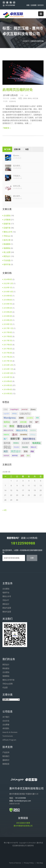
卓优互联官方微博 (23, 823)
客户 (37, 422)
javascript (25, 409)
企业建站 (13, 98)
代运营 (5, 687)
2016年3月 (8, 393)
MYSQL (14, 413)
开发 (5, 426)
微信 (11, 426)
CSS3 (5, 409)
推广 (5, 439)
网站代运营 (6, 608)
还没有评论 (12, 101)
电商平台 (5, 592)
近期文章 (17, 149)
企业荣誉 (5, 724)
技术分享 (7, 240)
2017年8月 (8, 336)
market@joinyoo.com (22, 801)
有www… (16, 155)
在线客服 (34, 5)
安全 (31, 422)
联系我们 (5, 756)
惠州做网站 (23, 434)
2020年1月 (8, 287)
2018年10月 (8, 291)
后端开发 (7, 228)
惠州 (14, 434)
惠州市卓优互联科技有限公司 (26, 788)
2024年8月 (8, 279)
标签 (27, 149)
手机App (7, 236)
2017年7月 (8, 340)
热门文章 (7, 149)
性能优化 (6, 434)
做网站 (30, 98)
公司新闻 (7, 219)
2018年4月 (8, 312)
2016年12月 (8, 365)
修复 (37, 418)
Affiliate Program (9, 740)
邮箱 (28, 5)
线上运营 (7, 252)
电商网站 (7, 248)
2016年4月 (8, 389)
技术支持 (41, 5)
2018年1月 (8, 324)
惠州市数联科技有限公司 (23, 826)
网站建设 (16, 447)
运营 (22, 455)
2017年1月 (8, 361)
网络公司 (33, 447)
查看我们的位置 (14, 804)
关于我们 (5, 717)
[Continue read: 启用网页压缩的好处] (23, 84)
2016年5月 (8, 385)
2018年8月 (8, 300)
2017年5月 (8, 348)
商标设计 (5, 604)
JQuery (33, 409)
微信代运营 (6, 611)
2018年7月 (8, 304)
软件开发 (7, 264)
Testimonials (7, 736)
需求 (28, 455)
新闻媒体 (7, 244)
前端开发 (7, 223)
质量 (32, 451)
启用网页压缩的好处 (17, 90)
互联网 (25, 98)
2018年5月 (8, 308)
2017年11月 (8, 328)
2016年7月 (8, 377)
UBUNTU (25, 413)
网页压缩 (35, 98)
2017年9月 (8, 332)
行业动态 (7, 260)
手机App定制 (7, 683)
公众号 (15, 422)
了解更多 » (6, 128)
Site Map (40, 863)
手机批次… (17, 176)
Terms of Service (15, 863)
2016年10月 (8, 373)
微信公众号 (8, 232)
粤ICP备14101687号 (11, 843)
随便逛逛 (5, 764)
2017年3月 (8, 353)
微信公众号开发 (8, 430)
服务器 (7, 442)
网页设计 (7, 256)
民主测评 (25, 443)
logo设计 (6, 413)
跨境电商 (6, 455)
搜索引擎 (15, 438)
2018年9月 (8, 295)
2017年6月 (8, 344)
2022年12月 (8, 283)
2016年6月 (8, 381)
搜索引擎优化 (29, 438)
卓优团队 (5, 728)
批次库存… (17, 166)
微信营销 (33, 430)
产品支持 (5, 752)
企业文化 (5, 721)
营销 (25, 451)
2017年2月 (8, 357)
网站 (7, 447)
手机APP (5, 600)
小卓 (26, 95)
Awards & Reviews (9, 732)
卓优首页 (25, 41)
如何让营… (17, 186)
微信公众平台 (21, 430)
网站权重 (25, 447)
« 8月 (4, 510)
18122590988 (10, 5)
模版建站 (16, 443)
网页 (6, 451)
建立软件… (17, 196)
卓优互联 (23, 422)
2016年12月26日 (10, 95)
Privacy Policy (29, 863)
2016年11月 (8, 369)
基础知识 (5, 760)
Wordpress (10, 417)
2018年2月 (8, 320)
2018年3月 (8, 316)
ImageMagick (14, 409)
